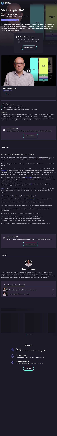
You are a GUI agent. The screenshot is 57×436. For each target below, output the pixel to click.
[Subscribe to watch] (28, 70)
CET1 (2, 189)
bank (31, 184)
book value (4, 170)
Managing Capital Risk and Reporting (19, 294)
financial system (37, 159)
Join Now (28, 366)
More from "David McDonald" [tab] (14, 285)
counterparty (31, 199)
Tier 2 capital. (29, 177)
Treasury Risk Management (8, 20)
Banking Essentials (7, 323)
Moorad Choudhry (32, 328)
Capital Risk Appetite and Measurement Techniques (23, 289)
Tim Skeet (5, 328)
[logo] (6, 3)
